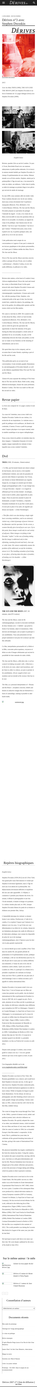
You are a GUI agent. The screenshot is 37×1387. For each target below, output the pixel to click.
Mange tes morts (7, 1354)
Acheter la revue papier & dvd (23, 1264)
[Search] (34, 3)
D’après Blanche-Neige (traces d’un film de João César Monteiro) (18, 1343)
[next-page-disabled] (6, 1293)
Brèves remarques (7, 1338)
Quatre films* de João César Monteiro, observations (17, 1349)
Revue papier (15, 16)
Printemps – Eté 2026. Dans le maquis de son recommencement (15, 1369)
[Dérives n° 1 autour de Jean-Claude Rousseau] (7, 1285)
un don (18, 1384)
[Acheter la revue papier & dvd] (7, 1266)
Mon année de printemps (9, 1324)
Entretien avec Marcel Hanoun (11, 1359)
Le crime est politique (8, 1333)
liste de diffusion (26, 1382)
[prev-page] (3, 1293)
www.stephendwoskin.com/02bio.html (14, 1067)
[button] (3, 3)
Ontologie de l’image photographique (13, 1329)
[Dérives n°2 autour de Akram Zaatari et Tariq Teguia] (7, 1275)
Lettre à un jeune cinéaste (9, 1363)
